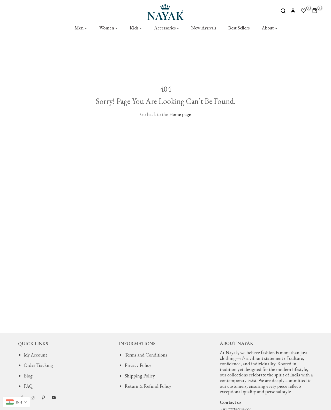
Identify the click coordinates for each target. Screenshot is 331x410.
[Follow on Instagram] (33, 398)
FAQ (28, 386)
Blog (28, 376)
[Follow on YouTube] (54, 398)
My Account (35, 355)
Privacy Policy (138, 365)
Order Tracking (38, 365)
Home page (180, 114)
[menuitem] (80, 28)
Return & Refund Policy (148, 386)
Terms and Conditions (146, 355)
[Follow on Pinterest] (43, 398)
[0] (303, 11)
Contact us (231, 402)
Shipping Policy (140, 376)
